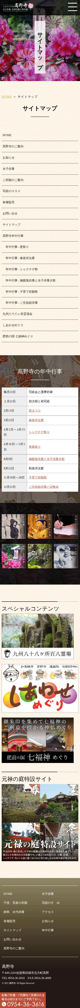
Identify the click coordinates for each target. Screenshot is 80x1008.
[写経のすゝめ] (66, 537)
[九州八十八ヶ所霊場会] (38, 657)
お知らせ (9, 157)
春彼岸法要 (36, 420)
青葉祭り (35, 446)
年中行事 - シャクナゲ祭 (20, 269)
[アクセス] (66, 566)
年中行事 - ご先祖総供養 (20, 302)
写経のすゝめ (51, 902)
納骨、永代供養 (14, 911)
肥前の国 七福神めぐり (18, 336)
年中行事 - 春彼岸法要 (19, 258)
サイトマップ (11, 224)
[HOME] (19, 9)
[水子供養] (14, 537)
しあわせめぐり (13, 325)
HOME (7, 96)
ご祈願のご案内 (13, 180)
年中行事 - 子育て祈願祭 (20, 291)
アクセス (48, 911)
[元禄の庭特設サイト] (40, 822)
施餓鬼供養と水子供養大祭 (47, 459)
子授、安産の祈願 (15, 902)
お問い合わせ (12, 939)
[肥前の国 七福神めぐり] (38, 761)
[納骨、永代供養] (14, 566)
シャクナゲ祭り (39, 432)
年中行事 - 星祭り (16, 246)
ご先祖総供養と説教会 (44, 486)
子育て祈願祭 (38, 477)
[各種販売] (40, 566)
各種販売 (9, 202)
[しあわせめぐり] (40, 711)
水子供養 (9, 168)
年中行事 (48, 930)
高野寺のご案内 (13, 146)
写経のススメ (11, 191)
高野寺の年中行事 (39, 371)
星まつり (35, 410)
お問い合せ (10, 213)
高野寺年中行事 (13, 235)
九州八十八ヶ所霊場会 (17, 313)
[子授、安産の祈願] (40, 537)
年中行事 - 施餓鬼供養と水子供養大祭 (29, 280)
